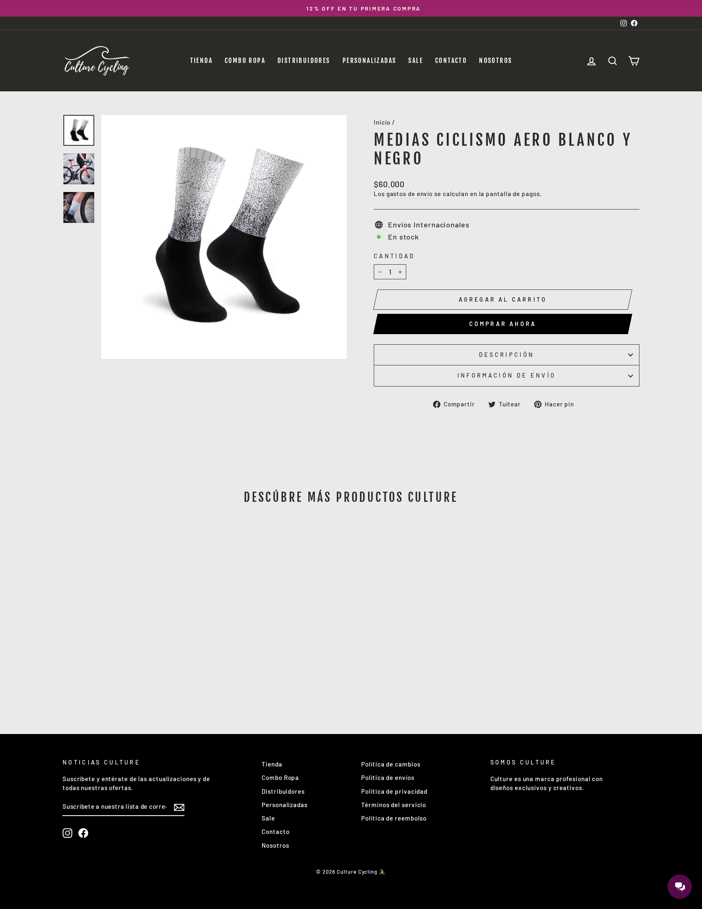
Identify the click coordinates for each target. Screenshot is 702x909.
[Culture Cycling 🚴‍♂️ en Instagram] (67, 833)
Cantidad (394, 256)
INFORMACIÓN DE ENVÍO (506, 375)
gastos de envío (409, 193)
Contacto (451, 60)
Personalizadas (369, 60)
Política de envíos (387, 777)
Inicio (382, 122)
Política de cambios (390, 764)
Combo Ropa (245, 60)
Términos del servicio (393, 804)
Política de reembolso (394, 818)
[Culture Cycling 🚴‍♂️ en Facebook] (83, 833)
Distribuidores (303, 60)
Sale (415, 60)
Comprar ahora (503, 323)
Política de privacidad (394, 791)
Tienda (201, 60)
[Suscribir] (179, 807)
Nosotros (495, 60)
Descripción (507, 354)
